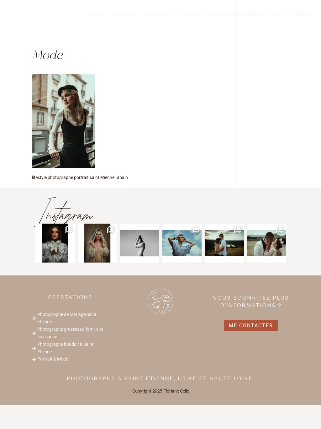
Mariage (192, 15)
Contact (301, 15)
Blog (278, 15)
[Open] (55, 243)
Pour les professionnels (237, 15)
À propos (123, 15)
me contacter (251, 326)
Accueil (97, 15)
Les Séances (155, 15)
